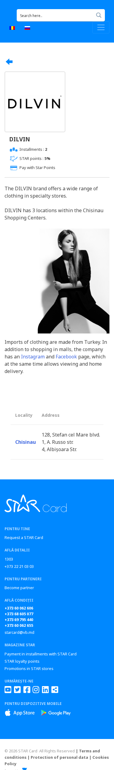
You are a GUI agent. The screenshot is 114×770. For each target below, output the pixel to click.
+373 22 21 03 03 (19, 566)
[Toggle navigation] (100, 27)
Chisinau (25, 442)
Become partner (19, 587)
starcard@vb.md (19, 632)
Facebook (66, 356)
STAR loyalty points (22, 661)
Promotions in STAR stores (29, 668)
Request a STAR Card (24, 537)
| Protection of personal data (57, 757)
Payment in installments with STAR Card (41, 654)
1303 (9, 559)
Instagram (33, 356)
